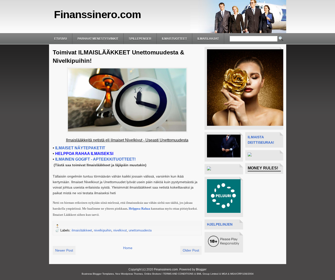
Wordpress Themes (132, 273)
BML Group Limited (208, 273)
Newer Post (64, 250)
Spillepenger (140, 38)
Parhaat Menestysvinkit (97, 38)
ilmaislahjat (208, 38)
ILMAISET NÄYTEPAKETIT (80, 148)
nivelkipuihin (102, 230)
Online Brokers (152, 273)
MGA (224, 273)
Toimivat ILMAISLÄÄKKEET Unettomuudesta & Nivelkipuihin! (118, 56)
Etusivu (60, 38)
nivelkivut (120, 230)
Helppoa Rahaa (139, 208)
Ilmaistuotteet (174, 38)
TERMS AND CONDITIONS (178, 273)
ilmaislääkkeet (82, 230)
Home (127, 248)
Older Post (191, 250)
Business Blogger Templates (98, 273)
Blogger (201, 269)
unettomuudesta (140, 230)
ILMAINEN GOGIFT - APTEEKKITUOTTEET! (95, 159)
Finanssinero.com (97, 14)
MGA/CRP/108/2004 (242, 273)
